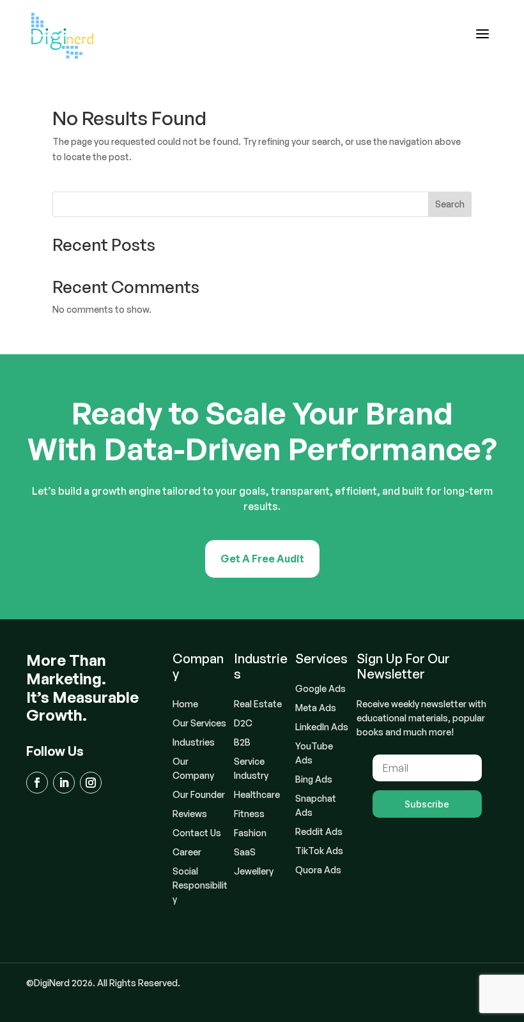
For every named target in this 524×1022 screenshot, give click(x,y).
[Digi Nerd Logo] (62, 36)
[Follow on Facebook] (37, 782)
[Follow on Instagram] (91, 782)
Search (450, 204)
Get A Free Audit (262, 558)
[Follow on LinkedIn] (64, 782)
